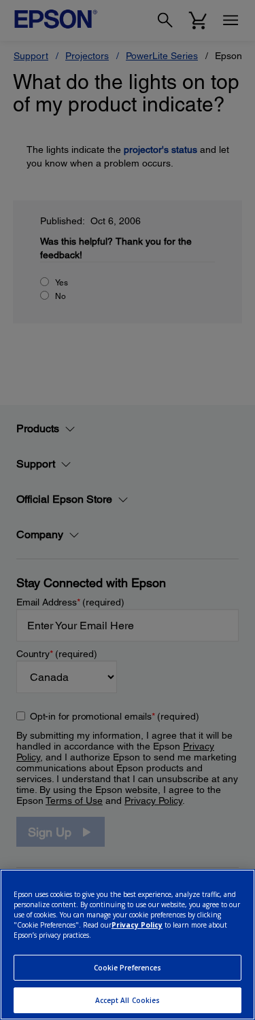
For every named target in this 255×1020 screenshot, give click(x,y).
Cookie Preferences (128, 967)
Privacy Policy (137, 925)
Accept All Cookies (127, 1000)
